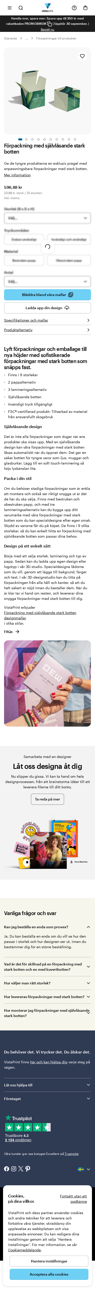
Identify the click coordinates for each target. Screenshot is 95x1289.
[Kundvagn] (85, 7)
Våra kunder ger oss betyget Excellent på (41, 1153)
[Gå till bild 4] (38, 139)
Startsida (10, 38)
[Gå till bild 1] (20, 139)
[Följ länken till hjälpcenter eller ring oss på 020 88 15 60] (74, 7)
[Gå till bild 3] (32, 139)
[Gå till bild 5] (45, 139)
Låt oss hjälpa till (18, 1085)
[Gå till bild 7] (57, 139)
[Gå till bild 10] (75, 139)
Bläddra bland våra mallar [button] (44, 294)
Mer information (17, 175)
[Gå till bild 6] (51, 139)
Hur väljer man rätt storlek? (27, 983)
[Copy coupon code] (49, 24)
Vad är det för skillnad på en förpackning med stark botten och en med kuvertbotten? (43, 966)
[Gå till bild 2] (26, 139)
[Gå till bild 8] (63, 139)
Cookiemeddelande (24, 1250)
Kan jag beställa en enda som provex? (36, 927)
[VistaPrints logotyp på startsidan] (47, 8)
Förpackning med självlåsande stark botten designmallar (40, 615)
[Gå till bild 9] (69, 139)
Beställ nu (47, 29)
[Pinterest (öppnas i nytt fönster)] (27, 1169)
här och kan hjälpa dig (48, 1062)
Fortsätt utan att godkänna (73, 1198)
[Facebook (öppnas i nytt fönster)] (6, 1169)
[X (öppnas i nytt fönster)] (20, 1169)
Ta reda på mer (47, 799)
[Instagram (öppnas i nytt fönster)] (13, 1169)
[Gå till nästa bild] (88, 91)
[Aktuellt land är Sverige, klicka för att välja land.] (84, 1169)
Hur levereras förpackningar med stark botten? (44, 997)
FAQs (8, 631)
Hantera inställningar (49, 1261)
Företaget (12, 1098)
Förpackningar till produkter (56, 38)
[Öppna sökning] (20, 7)
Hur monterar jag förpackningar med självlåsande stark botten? (46, 1013)
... (26, 38)
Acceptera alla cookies (49, 1274)
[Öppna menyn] (9, 7)
